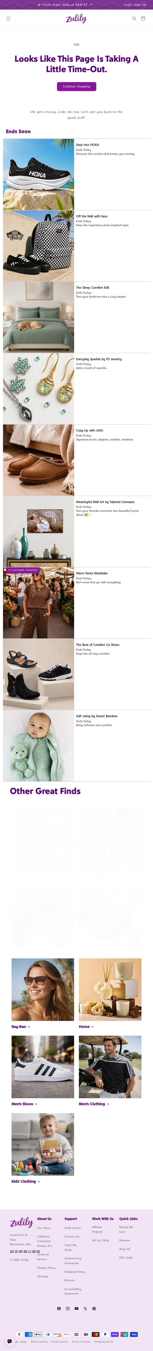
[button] (8, 18)
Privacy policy (59, 1341)
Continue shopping (76, 86)
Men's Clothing (92, 1104)
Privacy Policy (46, 1267)
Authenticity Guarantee (73, 1261)
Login (128, 5)
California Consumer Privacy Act (44, 1241)
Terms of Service (43, 1257)
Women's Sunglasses (30, 953)
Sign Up (140, 5)
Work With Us (103, 1219)
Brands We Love (126, 1229)
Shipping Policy (75, 1271)
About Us (44, 1219)
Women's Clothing (28, 876)
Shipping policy (103, 1341)
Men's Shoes (22, 1104)
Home (84, 1026)
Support (71, 1219)
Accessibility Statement (73, 1291)
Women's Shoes (92, 876)
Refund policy (39, 1341)
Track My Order (71, 1247)
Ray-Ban (19, 1026)
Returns (70, 1280)
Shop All (124, 1249)
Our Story (43, 1227)
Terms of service (81, 1341)
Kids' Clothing (24, 1181)
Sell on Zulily (100, 1240)
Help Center (73, 1227)
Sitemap (42, 1276)
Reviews (124, 1240)
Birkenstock (89, 953)
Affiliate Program (97, 1229)
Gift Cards (126, 1257)
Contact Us (72, 1236)
